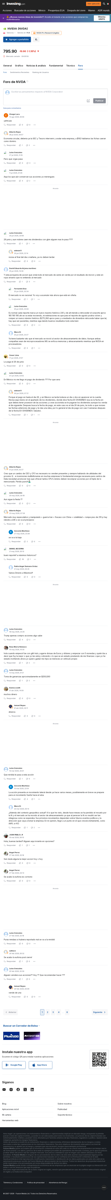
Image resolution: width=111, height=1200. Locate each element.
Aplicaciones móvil (10, 1109)
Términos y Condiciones (13, 1183)
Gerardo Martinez (22, 531)
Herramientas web (10, 1120)
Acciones (7, 10)
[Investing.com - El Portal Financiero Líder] (16, 3)
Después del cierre (76, 10)
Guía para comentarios (12, 108)
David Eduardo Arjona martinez (22, 268)
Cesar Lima (14, 355)
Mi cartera (6, 1115)
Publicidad (62, 1109)
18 (23, 559)
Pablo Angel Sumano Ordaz (25, 566)
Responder (11, 125)
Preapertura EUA (56, 10)
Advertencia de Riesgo (58, 1183)
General (7, 65)
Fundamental (56, 65)
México (41, 10)
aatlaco (12, 951)
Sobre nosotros (65, 1104)
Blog (4, 1104)
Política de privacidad (35, 1183)
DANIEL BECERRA (16, 549)
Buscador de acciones (25, 10)
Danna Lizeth (14, 688)
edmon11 (18, 251)
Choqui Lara (14, 114)
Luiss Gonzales (15, 152)
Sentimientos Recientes (19, 72)
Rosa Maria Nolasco (18, 647)
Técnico (70, 65)
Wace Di (17, 332)
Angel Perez (14, 852)
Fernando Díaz (20, 289)
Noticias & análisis (36, 65)
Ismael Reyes (19, 705)
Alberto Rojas (15, 132)
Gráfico (19, 65)
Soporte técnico (65, 1115)
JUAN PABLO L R (16, 835)
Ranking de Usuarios (40, 72)
